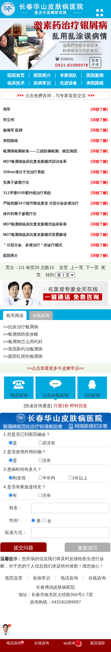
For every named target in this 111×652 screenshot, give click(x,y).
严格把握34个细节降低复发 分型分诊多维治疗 (41, 203)
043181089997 (66, 601)
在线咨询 (41, 315)
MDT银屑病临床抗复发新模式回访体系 (35, 161)
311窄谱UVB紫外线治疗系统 (27, 193)
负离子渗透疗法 (16, 182)
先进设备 (68, 83)
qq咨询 (72, 643)
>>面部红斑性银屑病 (23, 356)
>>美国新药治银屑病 (23, 348)
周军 (6, 109)
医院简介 (42, 75)
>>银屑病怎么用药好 (23, 341)
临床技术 (16, 83)
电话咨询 (69, 578)
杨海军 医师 (13, 130)
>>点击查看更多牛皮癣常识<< (55, 368)
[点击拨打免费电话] (55, 303)
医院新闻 (95, 75)
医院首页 (16, 75)
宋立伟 (8, 120)
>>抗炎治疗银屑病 (20, 326)
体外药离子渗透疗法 (19, 214)
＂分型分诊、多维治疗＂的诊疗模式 (32, 245)
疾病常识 (42, 83)
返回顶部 (97, 643)
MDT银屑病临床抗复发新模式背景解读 (35, 234)
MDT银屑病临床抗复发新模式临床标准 (35, 224)
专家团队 (68, 75)
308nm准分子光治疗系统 (24, 172)
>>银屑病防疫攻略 (20, 334)
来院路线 (95, 83)
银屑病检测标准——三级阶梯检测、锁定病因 (40, 151)
